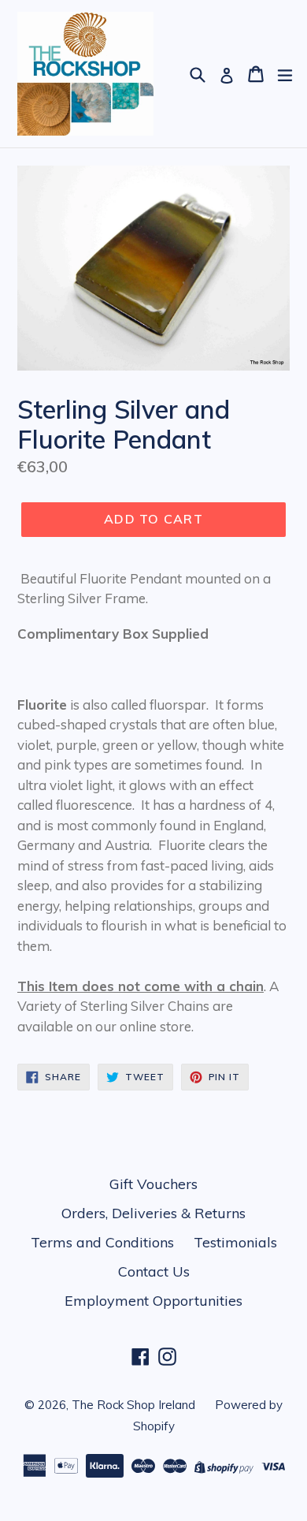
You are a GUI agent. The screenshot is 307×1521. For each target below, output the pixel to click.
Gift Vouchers (153, 1184)
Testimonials (235, 1242)
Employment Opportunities (153, 1301)
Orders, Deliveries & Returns (153, 1213)
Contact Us (154, 1271)
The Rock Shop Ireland (133, 1404)
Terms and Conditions (102, 1242)
